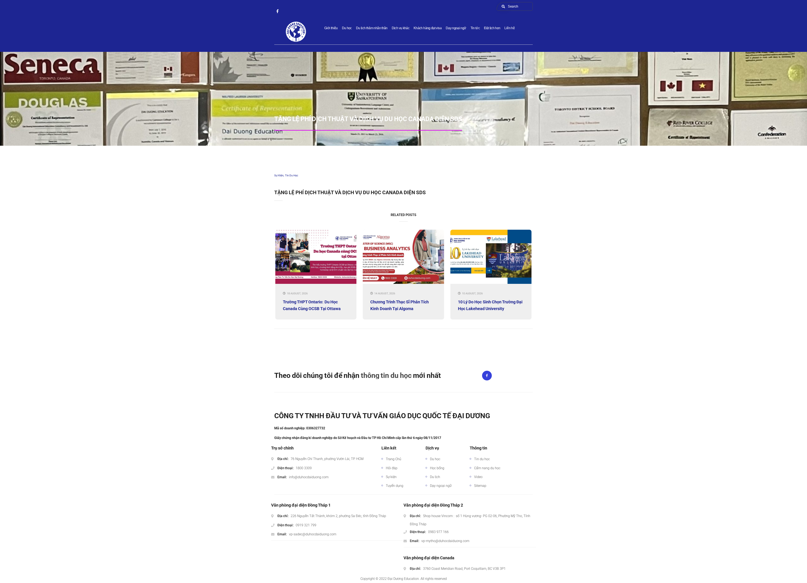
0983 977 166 (438, 532)
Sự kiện (279, 175)
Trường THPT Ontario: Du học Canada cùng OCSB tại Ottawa (312, 305)
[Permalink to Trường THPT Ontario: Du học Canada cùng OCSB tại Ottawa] (315, 282)
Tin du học (291, 175)
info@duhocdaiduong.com (308, 477)
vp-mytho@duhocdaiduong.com (445, 541)
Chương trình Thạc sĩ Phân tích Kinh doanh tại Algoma (399, 305)
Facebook (487, 375)
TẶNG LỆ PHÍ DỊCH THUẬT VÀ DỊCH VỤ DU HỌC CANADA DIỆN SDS (350, 192)
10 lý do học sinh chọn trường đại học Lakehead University (490, 305)
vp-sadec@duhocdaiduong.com (312, 534)
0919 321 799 (306, 525)
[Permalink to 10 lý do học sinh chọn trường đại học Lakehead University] (490, 282)
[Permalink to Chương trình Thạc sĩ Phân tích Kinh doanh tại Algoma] (403, 282)
